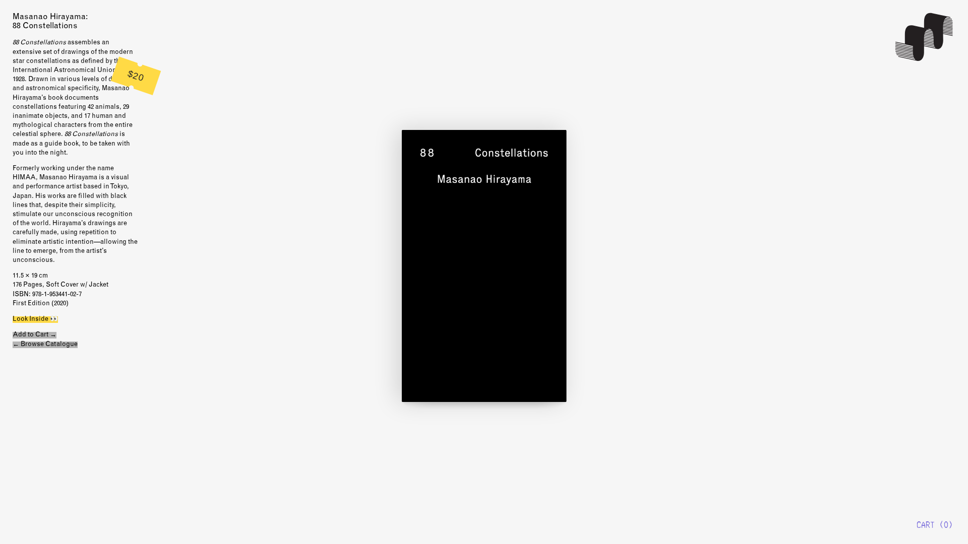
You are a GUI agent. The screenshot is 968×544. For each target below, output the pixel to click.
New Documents (925, 37)
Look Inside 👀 (35, 319)
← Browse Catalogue (45, 345)
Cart (926, 524)
